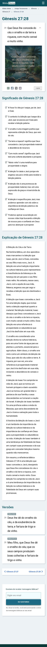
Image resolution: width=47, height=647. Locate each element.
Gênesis (34, 8)
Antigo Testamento (21, 8)
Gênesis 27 (6, 12)
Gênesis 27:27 (11, 572)
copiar (38, 88)
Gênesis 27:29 (36, 572)
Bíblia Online (6, 8)
